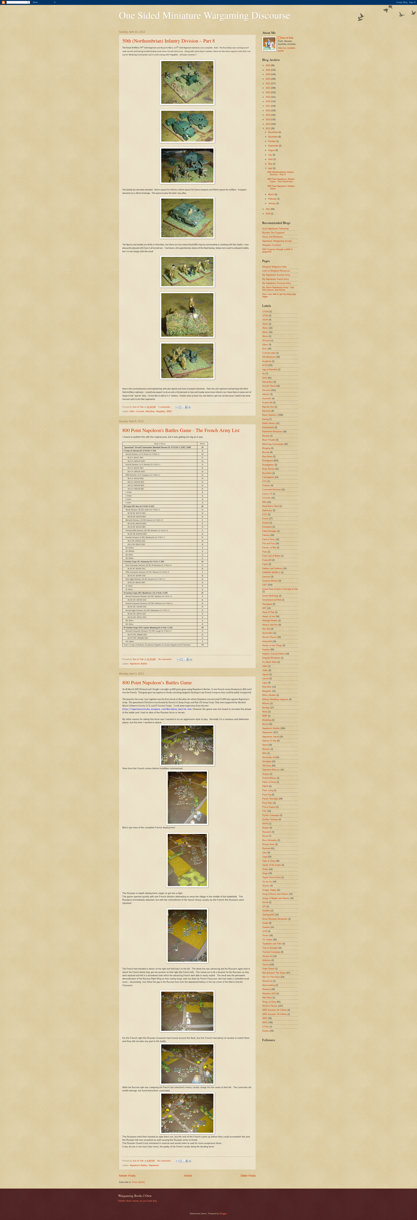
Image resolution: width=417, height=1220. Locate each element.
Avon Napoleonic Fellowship (275, 228)
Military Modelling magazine (275, 699)
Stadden (266, 910)
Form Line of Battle (271, 556)
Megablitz (160, 411)
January (272, 203)
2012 (268, 128)
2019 (268, 97)
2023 (268, 79)
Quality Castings (270, 819)
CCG (264, 481)
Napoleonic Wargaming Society (277, 241)
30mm (265, 336)
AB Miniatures (269, 357)
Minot (264, 711)
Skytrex (266, 885)
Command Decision (271, 489)
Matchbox (150, 411)
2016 (268, 110)
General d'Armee (270, 581)
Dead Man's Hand (270, 506)
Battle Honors (268, 423)
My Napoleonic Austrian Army (276, 275)
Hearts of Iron (268, 616)
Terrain (265, 935)
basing (265, 419)
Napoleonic (154, 1165)
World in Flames (270, 1006)
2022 (268, 83)
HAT (264, 608)
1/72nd (265, 311)
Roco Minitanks (269, 840)
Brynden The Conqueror (273, 232)
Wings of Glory (269, 1002)
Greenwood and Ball (271, 600)
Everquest (267, 527)
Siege (265, 873)
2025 (268, 70)
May (270, 164)
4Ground (266, 340)
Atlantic (265, 394)
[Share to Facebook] (186, 407)
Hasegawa (267, 604)
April (270, 168)
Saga (264, 856)
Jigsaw (265, 674)
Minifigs (266, 707)
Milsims (266, 703)
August (271, 150)
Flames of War (269, 547)
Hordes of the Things (272, 645)
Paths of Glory (269, 782)
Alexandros (267, 382)
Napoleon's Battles (138, 663)
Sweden (266, 927)
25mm (265, 328)
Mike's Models (269, 695)
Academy (266, 361)
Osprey (265, 774)
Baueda (265, 436)
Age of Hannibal (269, 369)
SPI (264, 906)
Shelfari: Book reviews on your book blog (137, 1201)
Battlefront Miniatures (272, 431)
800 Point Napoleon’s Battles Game (157, 682)
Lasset (265, 678)
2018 (268, 101)
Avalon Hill (267, 402)
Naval (265, 745)
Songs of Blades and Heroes (275, 898)
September (273, 145)
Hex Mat (266, 629)
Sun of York (287, 38)
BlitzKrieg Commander (272, 444)
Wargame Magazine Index (274, 267)
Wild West (267, 997)
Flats (264, 552)
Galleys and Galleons (272, 568)
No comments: (165, 659)
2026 (268, 65)
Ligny (264, 683)
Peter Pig (266, 794)
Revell (265, 836)
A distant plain (269, 353)
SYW (264, 931)
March (271, 194)
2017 (268, 106)
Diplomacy (267, 510)
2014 (268, 119)
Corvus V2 (267, 494)
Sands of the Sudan (271, 865)
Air (263, 373)
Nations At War (269, 740)
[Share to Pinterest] (189, 407)
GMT (264, 585)
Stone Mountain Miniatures (275, 919)
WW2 (169, 411)
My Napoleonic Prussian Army (276, 283)
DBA (264, 502)
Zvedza (265, 1031)
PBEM (265, 786)
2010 (268, 213)
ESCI (264, 514)
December (273, 132)
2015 (268, 115)
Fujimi (265, 564)
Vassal (265, 964)
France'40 (266, 560)
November (273, 137)
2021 (268, 88)
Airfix (132, 411)
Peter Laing (267, 790)
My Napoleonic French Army (275, 279)
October (272, 141)
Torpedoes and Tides (272, 943)
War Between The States (274, 973)
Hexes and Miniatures (272, 237)
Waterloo (266, 989)
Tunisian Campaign (271, 952)
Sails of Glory (268, 861)
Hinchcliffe (267, 633)
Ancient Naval (268, 386)
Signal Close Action (271, 877)
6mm (264, 348)
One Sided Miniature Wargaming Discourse (204, 15)
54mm (265, 344)
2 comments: (164, 407)
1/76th (265, 315)
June (270, 159)
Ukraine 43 (267, 956)
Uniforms (266, 960)
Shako (265, 869)
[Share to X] (183, 407)
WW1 (264, 1018)
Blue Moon (267, 456)
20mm (265, 324)
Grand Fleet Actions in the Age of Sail (280, 589)
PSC (264, 811)
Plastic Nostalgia (270, 798)
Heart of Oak (268, 612)
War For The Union (271, 977)
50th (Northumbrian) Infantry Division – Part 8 (168, 40)
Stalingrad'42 (268, 914)
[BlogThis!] (180, 407)
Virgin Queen (268, 968)
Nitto (264, 753)
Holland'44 (267, 641)
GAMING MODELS (271, 572)
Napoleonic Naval (270, 736)
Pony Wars (267, 803)
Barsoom (266, 411)
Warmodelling (268, 985)
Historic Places (269, 637)
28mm (265, 332)
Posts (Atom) (138, 1182)
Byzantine (267, 473)
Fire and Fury (268, 543)
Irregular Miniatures (271, 658)
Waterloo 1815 (269, 993)
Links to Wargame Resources (276, 271)
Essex (265, 518)
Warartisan (267, 981)
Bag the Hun (268, 407)
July (270, 155)
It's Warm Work (269, 662)
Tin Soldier (267, 939)
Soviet (265, 902)
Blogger (223, 1213)
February (272, 199)
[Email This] (177, 407)
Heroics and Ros (270, 625)
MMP (264, 716)
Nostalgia (266, 761)
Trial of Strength (269, 948)
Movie (265, 724)
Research (266, 832)
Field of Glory (268, 539)
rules (264, 852)
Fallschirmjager (269, 531)
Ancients (266, 390)
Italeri (264, 666)
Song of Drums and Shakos (275, 894)
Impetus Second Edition (273, 654)
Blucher (265, 452)
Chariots (266, 485)
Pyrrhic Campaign (270, 815)
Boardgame (267, 460)
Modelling (266, 720)
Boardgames (268, 465)
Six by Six (267, 881)
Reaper (265, 827)
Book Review (268, 469)
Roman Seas (268, 844)
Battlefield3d (268, 427)
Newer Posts (127, 1175)
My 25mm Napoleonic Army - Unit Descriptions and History (278, 288)
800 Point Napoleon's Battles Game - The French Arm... (281, 180)
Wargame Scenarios (271, 245)
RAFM (265, 823)
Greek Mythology (270, 596)
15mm (265, 319)
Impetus (266, 649)
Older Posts (248, 1175)
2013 (268, 124)
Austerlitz (266, 398)
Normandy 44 (268, 757)
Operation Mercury (271, 769)
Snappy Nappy (269, 890)
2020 (268, 92)
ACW (264, 365)
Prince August (268, 807)
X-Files (265, 1026)
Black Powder (268, 440)
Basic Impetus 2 (270, 415)
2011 (268, 209)
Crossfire (140, 411)
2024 (268, 74)
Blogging (266, 448)
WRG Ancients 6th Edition (274, 1010)
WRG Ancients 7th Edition (274, 1014)
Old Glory (266, 765)
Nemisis (266, 749)
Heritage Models (270, 620)
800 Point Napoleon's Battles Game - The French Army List (180, 430)
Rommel (266, 848)
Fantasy (266, 535)
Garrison (266, 576)
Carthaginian (268, 477)
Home (188, 1175)
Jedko (265, 670)
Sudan (265, 923)
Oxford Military (269, 778)
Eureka (265, 523)
